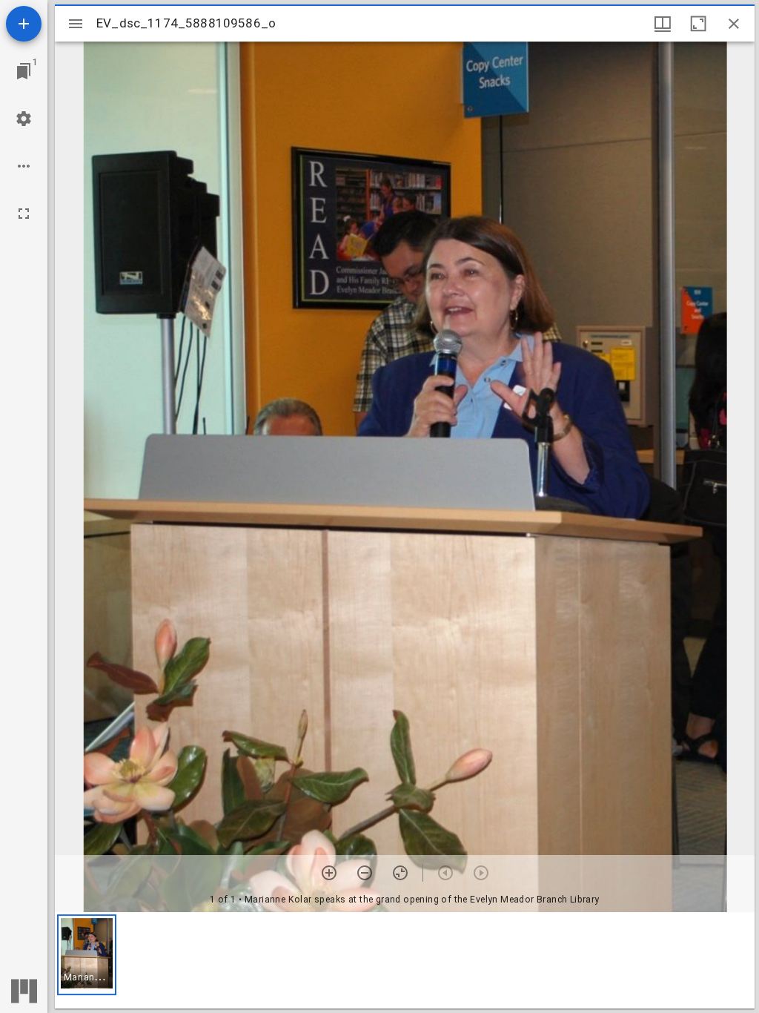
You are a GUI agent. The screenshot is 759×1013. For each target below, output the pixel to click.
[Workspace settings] (24, 118)
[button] (87, 954)
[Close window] (734, 24)
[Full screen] (24, 213)
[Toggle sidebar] (75, 24)
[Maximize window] (698, 24)
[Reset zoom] (400, 873)
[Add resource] (24, 24)
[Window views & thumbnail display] (662, 24)
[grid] (405, 960)
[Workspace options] (24, 166)
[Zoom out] (364, 873)
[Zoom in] (329, 873)
